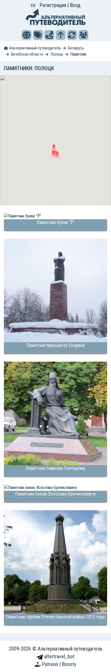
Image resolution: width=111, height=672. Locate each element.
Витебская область (27, 54)
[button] (26, 35)
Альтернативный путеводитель (34, 48)
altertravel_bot (59, 656)
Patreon (50, 664)
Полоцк (57, 54)
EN (33, 5)
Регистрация (53, 5)
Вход (75, 5)
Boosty (69, 664)
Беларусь (76, 48)
